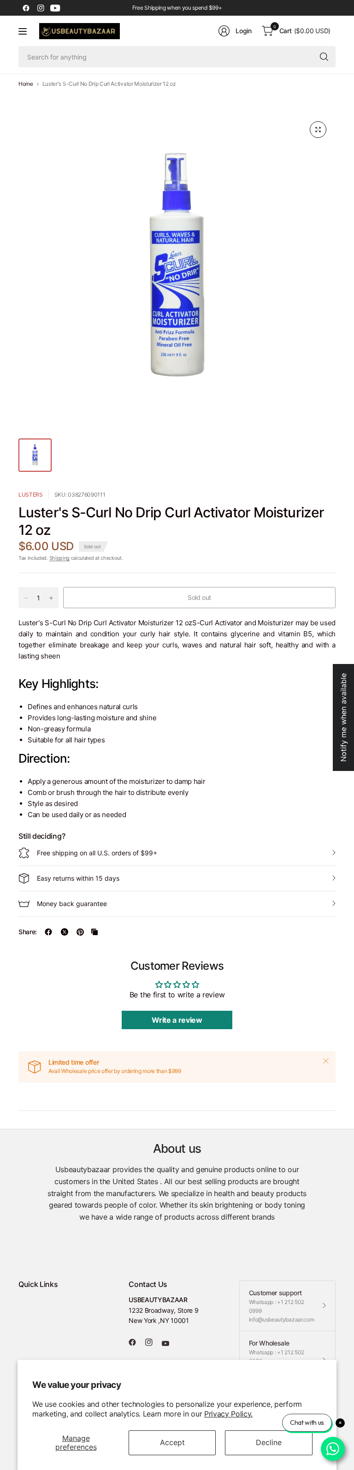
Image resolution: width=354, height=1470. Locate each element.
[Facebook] (25, 7)
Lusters (30, 494)
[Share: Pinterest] (80, 932)
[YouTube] (55, 7)
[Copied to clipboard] (94, 932)
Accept (172, 1442)
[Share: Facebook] (48, 932)
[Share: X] (65, 932)
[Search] (324, 56)
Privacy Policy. (228, 1413)
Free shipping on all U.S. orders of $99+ (97, 853)
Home (25, 84)
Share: (27, 932)
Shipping (59, 558)
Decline (269, 1442)
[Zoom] (318, 129)
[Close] (326, 1061)
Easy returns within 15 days (78, 878)
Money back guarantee (72, 903)
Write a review (177, 1020)
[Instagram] (40, 7)
